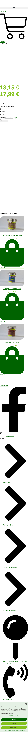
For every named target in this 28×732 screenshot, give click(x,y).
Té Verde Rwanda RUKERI (12, 235)
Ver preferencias (14, 727)
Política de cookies (7, 730)
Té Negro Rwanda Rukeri (12, 289)
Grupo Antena (10, 436)
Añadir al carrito (4, 120)
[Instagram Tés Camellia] (1, 433)
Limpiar (15, 117)
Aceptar (14, 719)
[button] (26, 704)
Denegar (14, 723)
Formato (2, 117)
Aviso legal (22, 730)
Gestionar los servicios (13, 715)
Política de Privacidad (15, 730)
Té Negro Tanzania (12, 342)
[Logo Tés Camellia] (13, 1)
